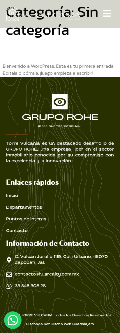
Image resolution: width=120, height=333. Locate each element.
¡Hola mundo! (39, 50)
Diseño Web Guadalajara (72, 324)
